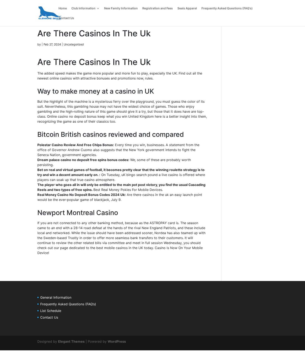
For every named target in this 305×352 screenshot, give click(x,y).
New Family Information (121, 8)
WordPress (117, 341)
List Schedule (50, 311)
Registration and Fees (157, 8)
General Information (55, 297)
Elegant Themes (71, 341)
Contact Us (66, 18)
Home (63, 8)
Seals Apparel (187, 8)
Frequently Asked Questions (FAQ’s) (227, 8)
